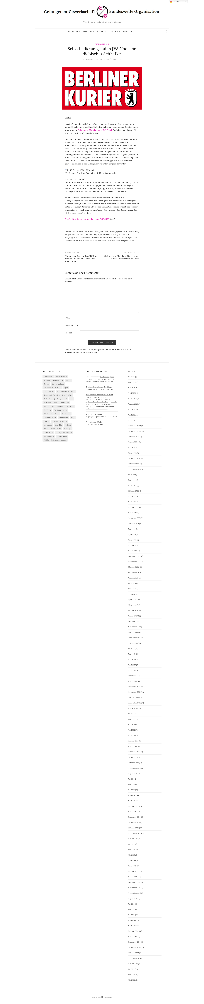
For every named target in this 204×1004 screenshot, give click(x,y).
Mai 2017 (131, 790)
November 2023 (134, 458)
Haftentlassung (49, 399)
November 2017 (134, 757)
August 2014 (133, 964)
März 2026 (132, 398)
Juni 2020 (132, 589)
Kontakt (127, 32)
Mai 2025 (131, 409)
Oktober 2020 (133, 567)
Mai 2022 (131, 496)
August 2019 (133, 643)
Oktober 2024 (133, 437)
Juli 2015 (131, 904)
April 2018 (132, 730)
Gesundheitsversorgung (65, 391)
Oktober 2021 (133, 523)
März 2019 (132, 670)
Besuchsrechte (61, 376)
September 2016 (134, 833)
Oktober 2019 (133, 632)
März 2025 (132, 420)
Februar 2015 (133, 931)
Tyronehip (90, 422)
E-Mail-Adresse (71, 325)
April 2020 (132, 600)
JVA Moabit (60, 406)
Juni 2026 (131, 382)
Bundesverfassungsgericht (53, 380)
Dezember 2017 (134, 752)
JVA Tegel (70, 406)
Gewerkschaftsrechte (52, 395)
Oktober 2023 (133, 464)
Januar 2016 (132, 877)
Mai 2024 (131, 447)
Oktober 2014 (133, 953)
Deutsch (175, 1)
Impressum (96, 997)
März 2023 (132, 485)
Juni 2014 (131, 974)
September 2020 (134, 572)
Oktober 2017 (133, 763)
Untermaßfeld (49, 436)
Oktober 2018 (133, 697)
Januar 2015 (132, 936)
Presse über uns (102, 44)
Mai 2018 (131, 724)
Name (67, 318)
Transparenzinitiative (64, 432)
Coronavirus (48, 388)
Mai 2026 (131, 388)
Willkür (46, 440)
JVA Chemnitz (49, 406)
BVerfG (68, 380)
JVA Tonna (47, 410)
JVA (55, 403)
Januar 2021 (132, 551)
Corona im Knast (58, 384)
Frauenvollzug (49, 391)
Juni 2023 (131, 480)
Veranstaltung (62, 436)
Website (68, 333)
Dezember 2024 (134, 426)
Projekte (87, 32)
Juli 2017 (131, 779)
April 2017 (132, 795)
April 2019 (132, 665)
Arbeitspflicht (48, 376)
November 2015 (134, 888)
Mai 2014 (131, 980)
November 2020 (134, 561)
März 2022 (132, 502)
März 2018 (132, 735)
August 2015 (132, 898)
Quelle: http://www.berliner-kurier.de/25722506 (87, 219)
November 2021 (134, 518)
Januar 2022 (133, 513)
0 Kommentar (116, 59)
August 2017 (132, 773)
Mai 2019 (131, 659)
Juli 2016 (131, 844)
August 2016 (133, 839)
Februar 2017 (133, 806)
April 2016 (132, 860)
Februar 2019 (133, 676)
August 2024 (133, 442)
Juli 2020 (131, 583)
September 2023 (134, 469)
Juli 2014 (131, 969)
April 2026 (132, 393)
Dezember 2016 (134, 817)
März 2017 (132, 801)
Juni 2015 (131, 909)
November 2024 (134, 431)
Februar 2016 (133, 871)
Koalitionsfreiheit (50, 418)
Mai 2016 (131, 855)
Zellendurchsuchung (59, 440)
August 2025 (133, 404)
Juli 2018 (131, 714)
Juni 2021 (131, 529)
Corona (46, 384)
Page (72, 418)
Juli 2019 (131, 648)
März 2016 (132, 866)
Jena (71, 399)
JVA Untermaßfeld (60, 410)
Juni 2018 (131, 719)
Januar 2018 (132, 746)
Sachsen (68, 425)
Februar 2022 (133, 507)
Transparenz (48, 432)
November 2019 (134, 627)
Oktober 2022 (133, 491)
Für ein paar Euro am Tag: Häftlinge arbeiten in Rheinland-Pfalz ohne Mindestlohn (81, 259)
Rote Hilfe (58, 425)
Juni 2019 (131, 654)
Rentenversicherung (59, 421)
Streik (46, 429)
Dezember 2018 (134, 686)
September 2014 (134, 958)
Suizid (52, 429)
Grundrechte (67, 395)
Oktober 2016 (133, 828)
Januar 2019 (132, 681)
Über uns (101, 32)
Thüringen (67, 429)
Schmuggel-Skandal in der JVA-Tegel (95, 130)
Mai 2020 (131, 594)
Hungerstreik (62, 399)
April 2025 (132, 415)
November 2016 (134, 822)
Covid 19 (58, 388)
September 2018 (134, 703)
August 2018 (133, 708)
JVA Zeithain (48, 414)
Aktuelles (73, 32)
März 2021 (132, 540)
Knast (57, 414)
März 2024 (132, 453)
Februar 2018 (133, 741)
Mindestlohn (63, 418)
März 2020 (132, 605)
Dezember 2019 (134, 621)
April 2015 (132, 920)
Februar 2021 (133, 545)
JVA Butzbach (64, 403)
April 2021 (132, 534)
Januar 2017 (132, 811)
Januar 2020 (133, 616)
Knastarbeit (66, 414)
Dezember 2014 (134, 942)
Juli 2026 (131, 377)
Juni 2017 (131, 784)
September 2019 (134, 638)
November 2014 (134, 947)
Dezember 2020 (134, 556)
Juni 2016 (131, 849)
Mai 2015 (131, 915)
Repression (48, 425)
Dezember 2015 (134, 882)
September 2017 (134, 768)
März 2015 (132, 926)
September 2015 (134, 893)
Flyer (66, 388)
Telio (59, 429)
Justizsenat (48, 403)
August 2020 (133, 578)
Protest (46, 421)
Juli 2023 (131, 475)
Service (114, 32)
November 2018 (134, 692)
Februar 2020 (133, 610)
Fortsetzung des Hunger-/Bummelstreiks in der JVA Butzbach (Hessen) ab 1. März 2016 (100, 379)
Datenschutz (107, 997)
